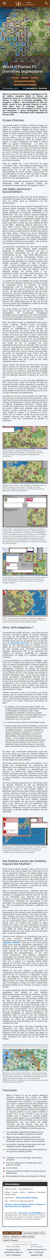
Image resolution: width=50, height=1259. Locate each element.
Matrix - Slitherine (11, 1236)
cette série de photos (19, 643)
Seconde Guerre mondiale (25, 84)
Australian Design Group (34, 1233)
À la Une (15, 77)
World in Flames (11, 1240)
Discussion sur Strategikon (30, 1213)
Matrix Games (28, 1236)
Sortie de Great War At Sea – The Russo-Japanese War (36, 1252)
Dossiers (24, 77)
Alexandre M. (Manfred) (36, 88)
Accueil (16, 1244)
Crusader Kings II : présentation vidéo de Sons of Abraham (13, 1252)
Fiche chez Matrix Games (27, 1198)
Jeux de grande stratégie (25, 81)
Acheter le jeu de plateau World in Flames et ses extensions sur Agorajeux (25, 1205)
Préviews (34, 77)
